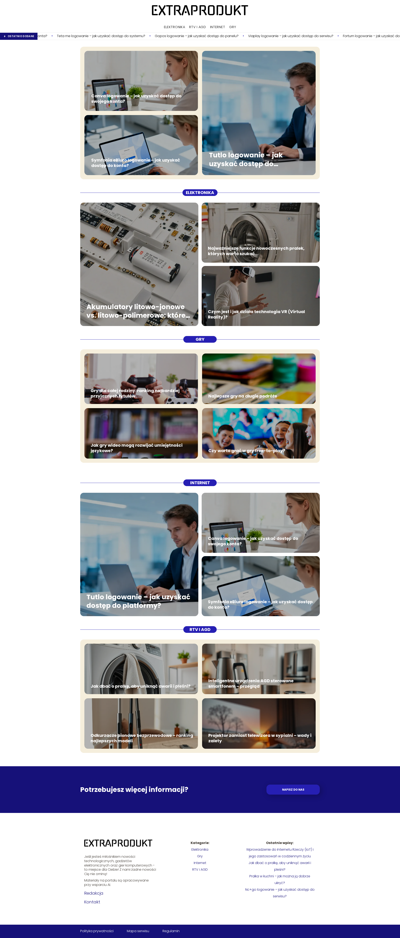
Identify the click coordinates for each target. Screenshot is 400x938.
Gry (232, 27)
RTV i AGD (197, 27)
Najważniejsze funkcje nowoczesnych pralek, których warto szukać (256, 251)
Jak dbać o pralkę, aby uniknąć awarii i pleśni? (140, 686)
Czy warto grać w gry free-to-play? (246, 450)
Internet (217, 27)
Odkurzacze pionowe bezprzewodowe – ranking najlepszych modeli (142, 738)
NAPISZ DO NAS (293, 790)
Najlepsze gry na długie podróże (242, 396)
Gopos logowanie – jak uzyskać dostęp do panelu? (128, 36)
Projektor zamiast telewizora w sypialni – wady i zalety (259, 738)
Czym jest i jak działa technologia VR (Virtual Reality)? (256, 314)
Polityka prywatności (97, 931)
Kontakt (92, 902)
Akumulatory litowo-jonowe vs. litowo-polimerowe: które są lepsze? (135, 311)
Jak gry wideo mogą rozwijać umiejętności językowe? (136, 448)
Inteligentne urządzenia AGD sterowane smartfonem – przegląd (251, 683)
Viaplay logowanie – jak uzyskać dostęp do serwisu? (222, 36)
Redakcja (93, 893)
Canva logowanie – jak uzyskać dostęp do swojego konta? (136, 98)
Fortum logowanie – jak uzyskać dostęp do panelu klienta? (322, 36)
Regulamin (171, 931)
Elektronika (174, 27)
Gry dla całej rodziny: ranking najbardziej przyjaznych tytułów (135, 393)
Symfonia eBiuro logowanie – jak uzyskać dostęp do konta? (135, 162)
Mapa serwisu (138, 931)
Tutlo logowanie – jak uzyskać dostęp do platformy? (246, 159)
